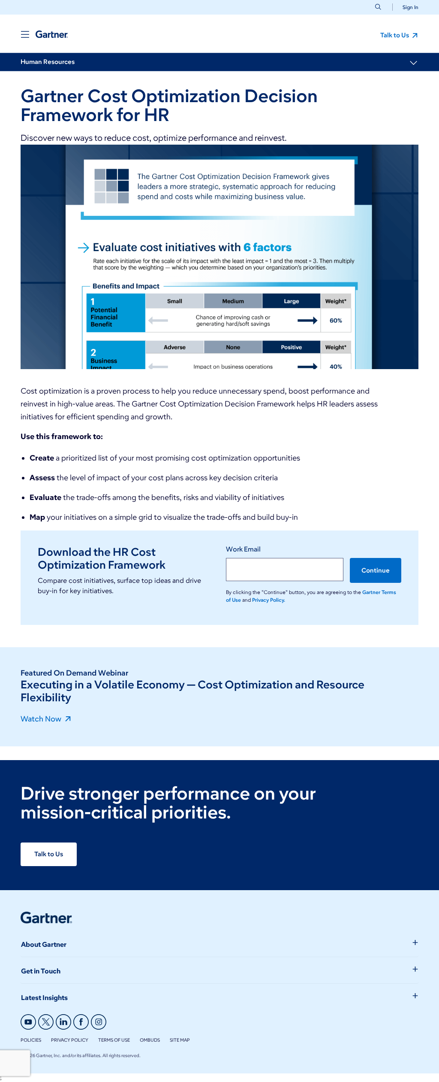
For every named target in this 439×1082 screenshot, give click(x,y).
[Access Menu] (25, 34)
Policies (31, 1040)
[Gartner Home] (52, 34)
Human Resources (48, 62)
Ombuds (150, 1040)
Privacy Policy (69, 1040)
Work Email (243, 549)
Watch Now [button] (42, 718)
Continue (375, 570)
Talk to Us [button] (395, 35)
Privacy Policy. (268, 600)
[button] (407, 7)
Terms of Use (114, 1040)
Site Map (180, 1040)
